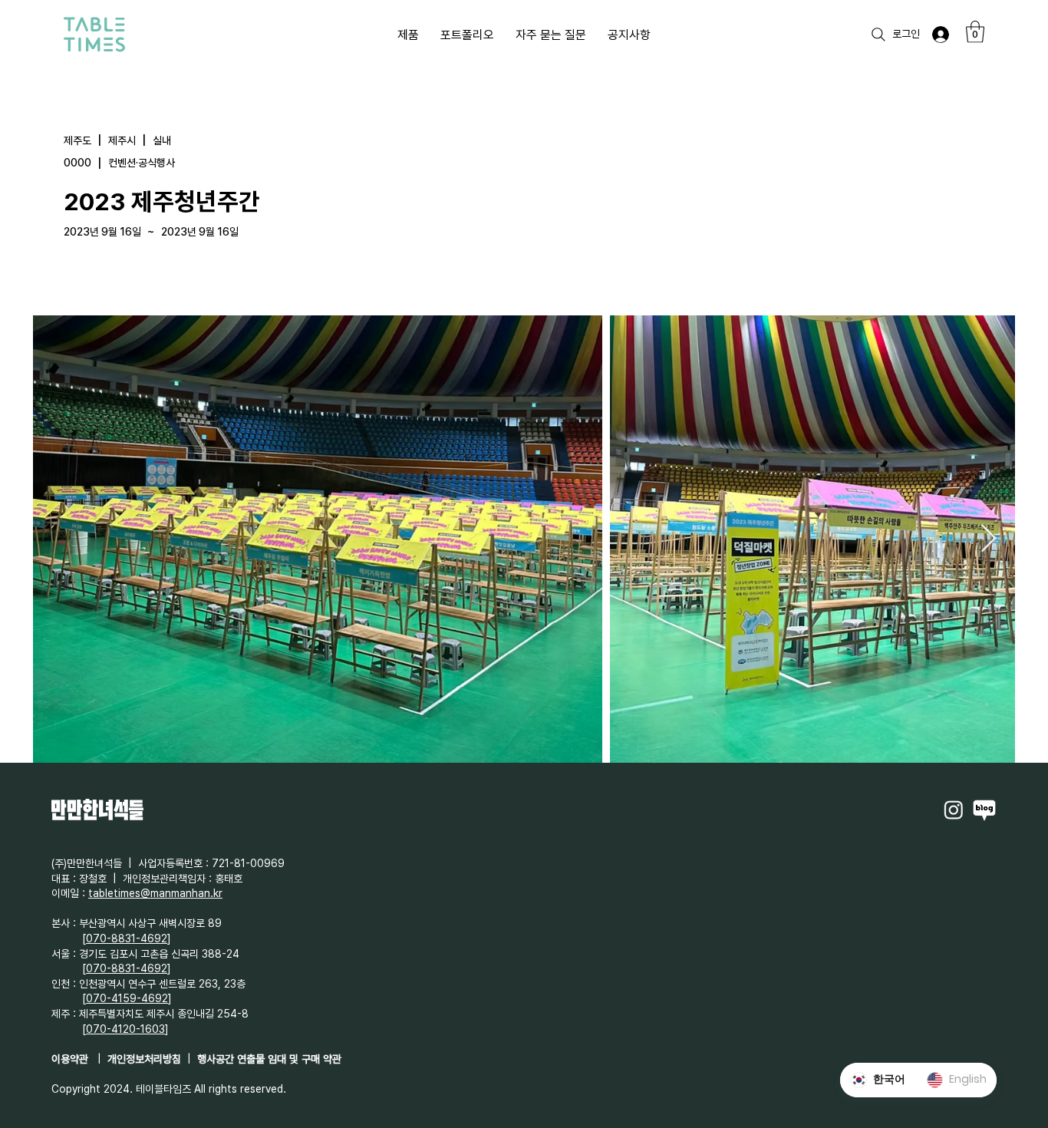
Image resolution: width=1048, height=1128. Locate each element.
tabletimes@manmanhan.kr (155, 893)
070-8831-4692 (126, 938)
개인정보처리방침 (144, 1059)
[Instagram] (953, 809)
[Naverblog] (984, 809)
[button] (975, 32)
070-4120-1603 (125, 1029)
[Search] (878, 34)
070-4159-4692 (127, 998)
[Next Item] (988, 539)
